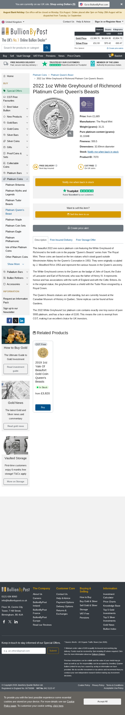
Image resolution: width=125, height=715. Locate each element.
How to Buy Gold (15, 347)
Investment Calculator (108, 596)
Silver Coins (13, 141)
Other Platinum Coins (17, 256)
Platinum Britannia (15, 184)
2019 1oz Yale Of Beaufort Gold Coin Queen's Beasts (41, 372)
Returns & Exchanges (62, 612)
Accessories (13, 284)
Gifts (9, 147)
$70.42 (107, 43)
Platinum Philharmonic (12, 239)
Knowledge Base (111, 605)
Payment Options (65, 602)
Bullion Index (109, 629)
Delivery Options (64, 606)
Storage (84, 609)
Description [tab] (41, 239)
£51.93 (96, 43)
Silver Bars (12, 135)
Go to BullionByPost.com (96, 4)
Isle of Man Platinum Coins (16, 249)
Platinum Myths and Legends (16, 192)
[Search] (46, 47)
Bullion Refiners (14, 278)
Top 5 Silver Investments (109, 619)
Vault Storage (23, 55)
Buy (5, 55)
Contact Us (68, 21)
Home (10, 76)
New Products (14, 116)
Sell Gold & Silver (88, 605)
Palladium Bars (14, 271)
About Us (37, 594)
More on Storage (15, 481)
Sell (12, 55)
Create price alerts (116, 48)
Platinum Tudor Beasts (13, 202)
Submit (53, 650)
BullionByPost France (40, 611)
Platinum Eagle (13, 231)
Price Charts (74, 55)
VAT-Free (38, 55)
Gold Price (81, 38)
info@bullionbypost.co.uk (14, 600)
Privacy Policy (98, 685)
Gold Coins (12, 128)
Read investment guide (15, 369)
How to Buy (85, 597)
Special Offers (14, 90)
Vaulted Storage (16, 458)
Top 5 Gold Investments (109, 611)
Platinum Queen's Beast (15, 212)
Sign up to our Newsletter (10, 310)
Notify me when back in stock (103, 151)
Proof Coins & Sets (12, 155)
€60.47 (119, 43)
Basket (117, 55)
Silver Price (81, 43)
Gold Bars (12, 122)
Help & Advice (83, 21)
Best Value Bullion (10, 108)
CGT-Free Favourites (10, 99)
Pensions (51, 55)
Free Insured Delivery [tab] (61, 239)
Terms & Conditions (114, 685)
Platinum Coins (14, 179)
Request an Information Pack (15, 300)
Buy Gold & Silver (88, 601)
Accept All (102, 701)
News (61, 55)
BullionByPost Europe (40, 619)
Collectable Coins (11, 165)
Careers (37, 598)
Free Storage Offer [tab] (86, 239)
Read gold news (15, 426)
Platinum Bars (14, 173)
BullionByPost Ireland (40, 604)
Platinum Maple (14, 219)
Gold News (15, 402)
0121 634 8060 (9, 596)
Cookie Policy (84, 685)
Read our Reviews (42, 624)
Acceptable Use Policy (113, 688)
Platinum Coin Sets (16, 225)
